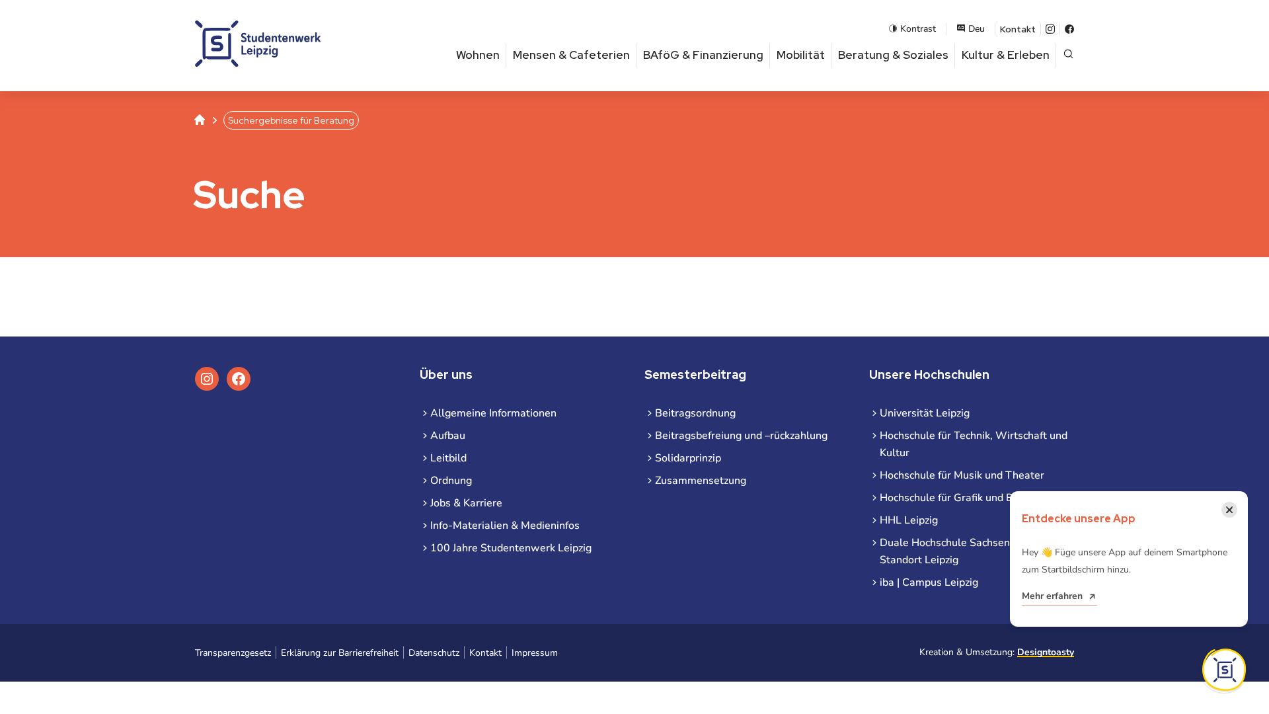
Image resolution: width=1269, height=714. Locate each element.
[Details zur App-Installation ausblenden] (1224, 670)
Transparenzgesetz (233, 653)
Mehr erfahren (1052, 596)
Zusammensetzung (700, 480)
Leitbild (448, 458)
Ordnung (451, 480)
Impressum (535, 653)
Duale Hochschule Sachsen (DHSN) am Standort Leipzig (973, 551)
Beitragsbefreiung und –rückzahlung (741, 435)
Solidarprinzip (688, 458)
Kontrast (918, 28)
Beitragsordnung (695, 413)
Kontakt (1018, 29)
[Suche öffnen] (1068, 55)
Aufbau (447, 435)
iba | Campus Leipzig (929, 582)
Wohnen (478, 55)
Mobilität (801, 55)
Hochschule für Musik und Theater (962, 475)
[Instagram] (1050, 29)
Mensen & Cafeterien (571, 55)
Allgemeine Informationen (493, 413)
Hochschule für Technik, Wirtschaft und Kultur (973, 444)
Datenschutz (433, 653)
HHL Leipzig (909, 520)
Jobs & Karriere (466, 503)
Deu (976, 28)
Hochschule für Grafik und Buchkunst (968, 498)
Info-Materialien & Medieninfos (505, 525)
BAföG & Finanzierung (703, 55)
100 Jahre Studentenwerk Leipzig (511, 548)
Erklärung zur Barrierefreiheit (340, 653)
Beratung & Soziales (893, 55)
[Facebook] (1069, 29)
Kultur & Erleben (1006, 55)
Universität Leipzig (925, 413)
